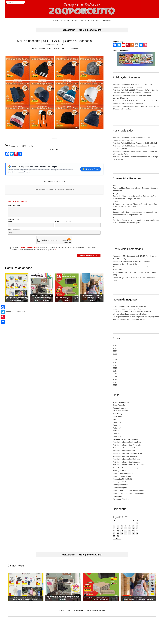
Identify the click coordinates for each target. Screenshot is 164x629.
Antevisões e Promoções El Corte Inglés (128, 465)
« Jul (115, 539)
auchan (142, 319)
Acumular (65, 20)
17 (118, 531)
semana (140, 311)
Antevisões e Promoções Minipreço (126, 459)
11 (122, 528)
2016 (115, 374)
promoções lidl (123, 317)
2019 (115, 365)
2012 (115, 385)
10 (118, 528)
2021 (115, 359)
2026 (115, 345)
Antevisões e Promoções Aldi (124, 451)
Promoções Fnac (119, 470)
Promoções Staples (120, 485)
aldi (137, 319)
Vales (74, 20)
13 (129, 528)
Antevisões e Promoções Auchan (125, 456)
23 (114, 533)
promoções (117, 306)
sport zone (15, 146)
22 (137, 531)
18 (122, 531)
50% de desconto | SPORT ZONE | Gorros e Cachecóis (54, 41)
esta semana (127, 309)
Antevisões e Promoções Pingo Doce (127, 442)
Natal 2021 (117, 434)
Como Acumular (119, 405)
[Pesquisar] (22, 2)
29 (137, 533)
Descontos (105, 20)
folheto (122, 314)
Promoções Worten (120, 482)
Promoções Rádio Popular (123, 473)
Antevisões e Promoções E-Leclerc (126, 462)
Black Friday (117, 416)
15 (137, 528)
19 (126, 531)
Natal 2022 (117, 431)
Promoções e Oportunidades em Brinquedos (130, 493)
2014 (115, 379)
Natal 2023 (117, 428)
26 (126, 533)
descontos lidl (135, 314)
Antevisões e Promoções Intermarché (127, 453)
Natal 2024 (117, 422)
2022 (115, 357)
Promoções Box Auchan (122, 476)
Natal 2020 (117, 436)
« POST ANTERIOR (67, 30)
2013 (115, 382)
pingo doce (131, 319)
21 (133, 531)
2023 (115, 354)
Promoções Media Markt (122, 479)
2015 (115, 376)
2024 (115, 351)
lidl (116, 317)
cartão (30, 146)
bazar (127, 314)
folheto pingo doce (137, 317)
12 (126, 528)
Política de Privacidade (121, 499)
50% (24, 146)
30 (114, 536)
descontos (126, 306)
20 (129, 531)
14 (133, 528)
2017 (115, 371)
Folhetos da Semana (89, 20)
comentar (21, 312)
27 (129, 533)
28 (133, 533)
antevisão (134, 306)
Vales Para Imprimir (120, 411)
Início (55, 20)
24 (118, 533)
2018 (115, 368)
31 (118, 536)
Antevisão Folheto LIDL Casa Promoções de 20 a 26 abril (135, 143)
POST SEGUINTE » (94, 30)
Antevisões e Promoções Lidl (124, 448)
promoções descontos (128, 311)
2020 (115, 362)
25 (122, 533)
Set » (119, 539)
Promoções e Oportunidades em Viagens (128, 490)
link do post (10, 312)
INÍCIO (81, 30)
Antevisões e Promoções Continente (127, 445)
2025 (115, 348)
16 (114, 531)
